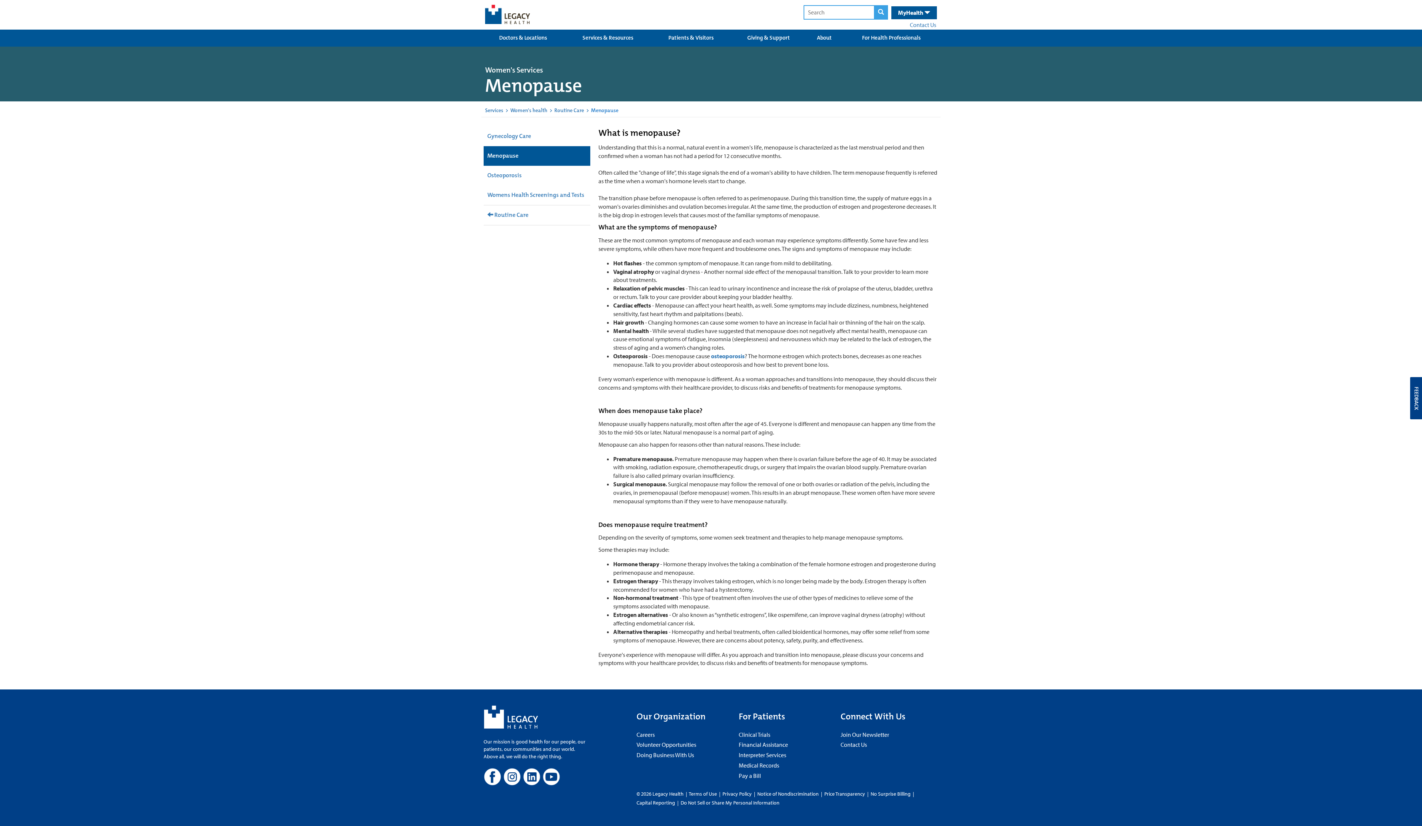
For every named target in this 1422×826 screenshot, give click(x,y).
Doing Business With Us (665, 755)
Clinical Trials (754, 734)
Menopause (502, 156)
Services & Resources (608, 37)
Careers (646, 734)
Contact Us (923, 24)
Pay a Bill (750, 775)
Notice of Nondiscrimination (788, 793)
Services (494, 110)
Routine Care (569, 110)
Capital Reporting (656, 802)
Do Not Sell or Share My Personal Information (730, 802)
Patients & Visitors (691, 37)
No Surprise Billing (891, 793)
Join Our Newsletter (865, 734)
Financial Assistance (763, 744)
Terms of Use (703, 793)
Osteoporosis (504, 175)
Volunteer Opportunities (666, 744)
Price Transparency (844, 793)
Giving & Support (768, 37)
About (824, 37)
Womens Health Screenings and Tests (535, 195)
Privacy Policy (737, 793)
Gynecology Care (509, 136)
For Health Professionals (891, 37)
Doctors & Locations (523, 37)
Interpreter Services (762, 755)
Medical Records (759, 765)
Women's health (528, 110)
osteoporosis (728, 356)
